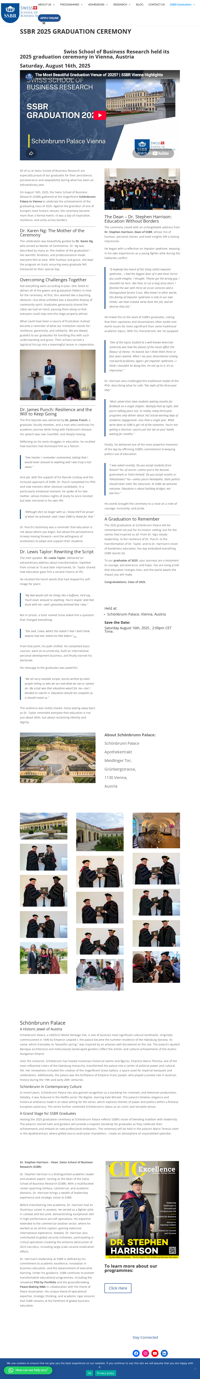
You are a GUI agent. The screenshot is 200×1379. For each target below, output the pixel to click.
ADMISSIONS (96, 4)
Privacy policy (105, 1373)
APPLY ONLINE (49, 18)
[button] (28, 1370)
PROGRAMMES (69, 4)
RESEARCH (120, 4)
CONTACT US (156, 4)
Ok (89, 1373)
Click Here (118, 1288)
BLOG (139, 4)
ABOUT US (44, 4)
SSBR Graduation (180, 4)
